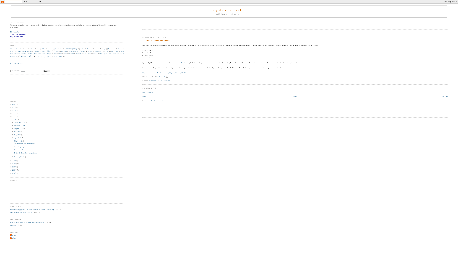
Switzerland (25, 56)
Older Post (444, 96)
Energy (104, 49)
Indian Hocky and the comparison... (25, 153)
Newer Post (146, 96)
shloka (89, 53)
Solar (100, 53)
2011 (14, 116)
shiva (84, 53)
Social (94, 53)
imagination (64, 51)
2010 (14, 119)
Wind (49, 57)
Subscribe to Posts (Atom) (18, 34)
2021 (14, 104)
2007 (14, 167)
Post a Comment (147, 92)
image (57, 51)
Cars (56, 49)
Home (295, 96)
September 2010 (19, 125)
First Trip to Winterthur (24, 51)
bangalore (50, 49)
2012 (14, 113)
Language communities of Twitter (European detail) (27, 222)
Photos (55, 53)
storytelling (116, 53)
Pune (65, 53)
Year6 (55, 57)
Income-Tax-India (73, 51)
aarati (25, 49)
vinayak (44, 57)
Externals (120, 49)
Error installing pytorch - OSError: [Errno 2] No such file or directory (32, 209)
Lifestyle (17, 53)
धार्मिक (60, 57)
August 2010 (18, 128)
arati (38, 49)
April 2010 (18, 138)
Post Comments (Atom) (158, 101)
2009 (14, 161)
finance (12, 51)
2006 (14, 170)
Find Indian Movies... (17, 64)
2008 (14, 164)
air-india (32, 49)
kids (117, 51)
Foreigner (37, 51)
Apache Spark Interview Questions (21, 212)
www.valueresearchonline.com (179, 63)
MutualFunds (165, 80)
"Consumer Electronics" (16, 49)
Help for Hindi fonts (16, 36)
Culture (89, 49)
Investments (154, 80)
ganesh (43, 51)
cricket (82, 49)
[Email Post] (167, 76)
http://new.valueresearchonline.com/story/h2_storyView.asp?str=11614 (165, 73)
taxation (38, 57)
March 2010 (18, 141)
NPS (44, 53)
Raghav (13, 235)
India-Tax (90, 51)
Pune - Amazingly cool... (22, 150)
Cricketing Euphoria (20, 147)
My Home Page (15, 32)
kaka (112, 51)
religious (71, 53)
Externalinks (111, 49)
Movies (30, 53)
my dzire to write (229, 10)
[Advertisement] (170, 23)
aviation (43, 49)
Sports (105, 53)
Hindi (49, 51)
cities (61, 49)
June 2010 (17, 132)
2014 (14, 110)
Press (60, 53)
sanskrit (78, 53)
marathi (24, 53)
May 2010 (17, 135)
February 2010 (19, 157)
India (82, 51)
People (49, 53)
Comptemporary (71, 48)
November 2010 (19, 122)
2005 (14, 173)
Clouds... (13, 225)
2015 (14, 107)
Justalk (106, 51)
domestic (96, 49)
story (110, 53)
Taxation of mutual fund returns (156, 40)
